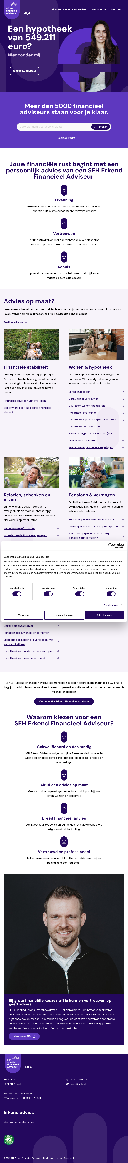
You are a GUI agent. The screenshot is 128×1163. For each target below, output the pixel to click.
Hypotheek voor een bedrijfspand (24, 658)
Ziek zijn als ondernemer (18, 626)
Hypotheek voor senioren (84, 426)
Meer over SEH (22, 1036)
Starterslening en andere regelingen (91, 447)
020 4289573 (79, 1079)
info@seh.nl (78, 1084)
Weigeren (23, 615)
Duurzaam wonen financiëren (87, 406)
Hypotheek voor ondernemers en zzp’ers (29, 651)
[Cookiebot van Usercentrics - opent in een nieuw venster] (110, 545)
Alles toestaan (104, 615)
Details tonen (111, 605)
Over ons (115, 9)
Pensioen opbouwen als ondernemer (26, 633)
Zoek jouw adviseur (24, 70)
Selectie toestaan (64, 615)
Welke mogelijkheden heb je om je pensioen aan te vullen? (89, 536)
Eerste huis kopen (79, 392)
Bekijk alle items (13, 322)
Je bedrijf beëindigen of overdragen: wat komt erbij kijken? (28, 642)
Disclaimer (48, 1158)
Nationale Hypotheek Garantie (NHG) (92, 433)
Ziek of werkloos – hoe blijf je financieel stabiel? (27, 410)
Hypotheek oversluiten (82, 413)
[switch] (48, 593)
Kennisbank (99, 9)
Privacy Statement (65, 1158)
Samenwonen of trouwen (19, 528)
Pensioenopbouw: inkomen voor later (91, 519)
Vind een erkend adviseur (19, 1122)
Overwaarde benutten (82, 440)
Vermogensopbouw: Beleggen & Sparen (93, 526)
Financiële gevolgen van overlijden (25, 401)
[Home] (17, 9)
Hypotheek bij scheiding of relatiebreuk (93, 419)
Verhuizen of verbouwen (83, 399)
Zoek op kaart (66, 138)
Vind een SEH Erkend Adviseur (70, 9)
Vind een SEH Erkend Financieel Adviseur (64, 701)
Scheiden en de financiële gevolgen (25, 535)
